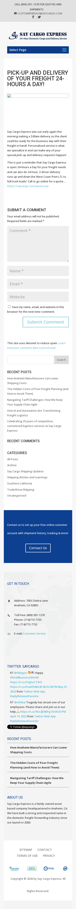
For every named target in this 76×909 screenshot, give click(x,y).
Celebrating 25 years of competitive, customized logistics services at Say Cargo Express (34, 425)
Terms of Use (27, 856)
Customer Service (34, 633)
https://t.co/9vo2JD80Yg (35, 711)
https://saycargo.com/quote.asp (28, 186)
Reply (13, 696)
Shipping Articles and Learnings (27, 477)
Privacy (49, 856)
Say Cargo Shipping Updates (25, 471)
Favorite (33, 696)
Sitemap (25, 850)
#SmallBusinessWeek (24, 677)
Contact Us (38, 548)
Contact (44, 850)
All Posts (12, 459)
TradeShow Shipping (20, 489)
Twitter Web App (34, 691)
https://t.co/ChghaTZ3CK (26, 682)
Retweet (22, 696)
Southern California (19, 483)
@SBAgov (20, 673)
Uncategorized (16, 495)
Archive (12, 465)
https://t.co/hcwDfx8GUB (26, 687)
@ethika (19, 702)
